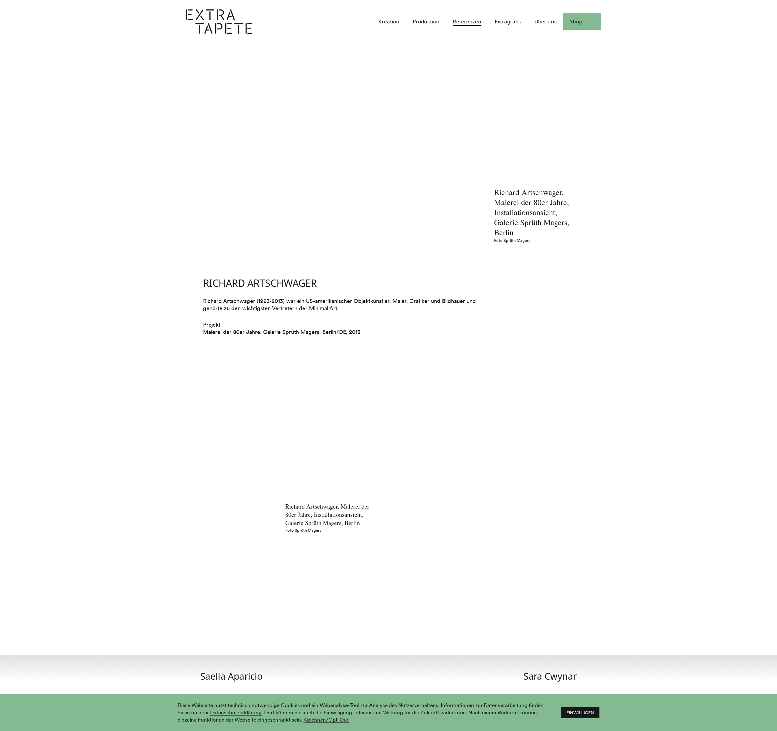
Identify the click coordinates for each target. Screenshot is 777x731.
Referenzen (467, 22)
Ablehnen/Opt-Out (326, 720)
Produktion (426, 22)
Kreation (388, 22)
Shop (576, 22)
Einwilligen (580, 712)
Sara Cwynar (550, 676)
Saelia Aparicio (231, 676)
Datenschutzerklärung (236, 713)
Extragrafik (508, 22)
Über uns (545, 22)
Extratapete (252, 22)
